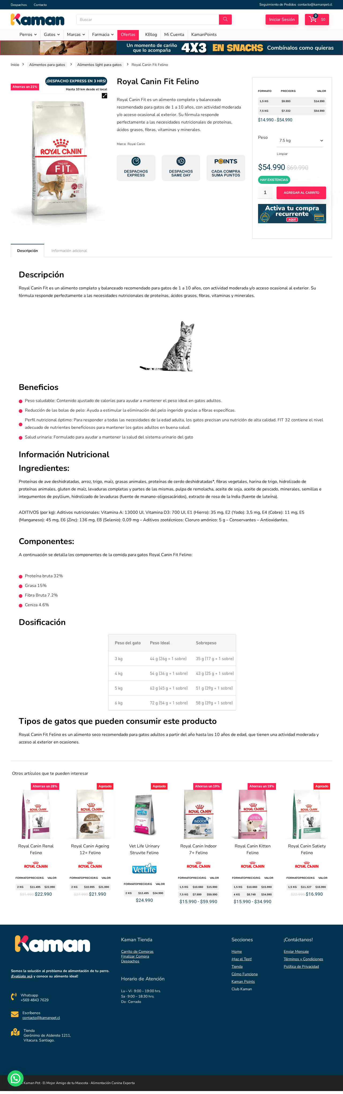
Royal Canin (136, 144)
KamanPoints (204, 35)
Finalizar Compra (135, 956)
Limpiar (282, 154)
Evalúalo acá (22, 976)
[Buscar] (225, 19)
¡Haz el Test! (242, 959)
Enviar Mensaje (296, 951)
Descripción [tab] (27, 250)
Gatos (49, 35)
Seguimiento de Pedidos (277, 4)
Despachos (19, 5)
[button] (104, 95)
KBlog (151, 35)
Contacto (40, 5)
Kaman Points (243, 981)
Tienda (237, 966)
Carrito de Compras (137, 951)
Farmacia (100, 35)
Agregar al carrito (301, 193)
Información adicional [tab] (69, 250)
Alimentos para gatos (47, 64)
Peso (263, 137)
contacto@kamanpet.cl (315, 4)
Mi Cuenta (174, 35)
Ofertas (128, 35)
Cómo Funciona (245, 974)
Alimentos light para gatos (99, 64)
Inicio (15, 64)
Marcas (74, 35)
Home (237, 951)
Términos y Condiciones (303, 959)
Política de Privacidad (301, 966)
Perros (26, 35)
